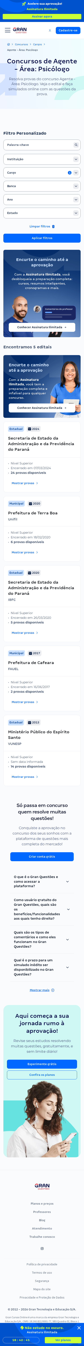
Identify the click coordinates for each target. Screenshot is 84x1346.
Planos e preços (42, 1203)
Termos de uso (42, 1273)
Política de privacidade (42, 1264)
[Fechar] (79, 1328)
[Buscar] (76, 145)
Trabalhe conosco (42, 1236)
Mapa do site (42, 1289)
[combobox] (42, 159)
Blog (42, 1220)
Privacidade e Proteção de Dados (42, 1297)
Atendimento (42, 1228)
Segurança (42, 1281)
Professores (42, 1212)
